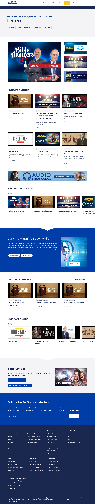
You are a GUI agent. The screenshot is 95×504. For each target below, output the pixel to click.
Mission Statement (54, 467)
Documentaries (12, 442)
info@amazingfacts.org (15, 485)
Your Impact (11, 470)
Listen (39, 2)
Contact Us (32, 458)
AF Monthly (61, 410)
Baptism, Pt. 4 (15, 151)
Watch (33, 2)
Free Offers (11, 445)
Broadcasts (11, 436)
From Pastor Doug (30, 410)
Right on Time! (42, 151)
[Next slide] (11, 193)
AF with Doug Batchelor (68, 341)
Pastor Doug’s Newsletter (73, 442)
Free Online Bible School (53, 445)
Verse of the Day (74, 410)
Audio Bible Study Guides (34, 439)
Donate (67, 2)
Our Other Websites (54, 470)
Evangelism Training (52, 448)
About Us (52, 458)
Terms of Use (36, 499)
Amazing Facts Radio (33, 433)
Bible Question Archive (42, 110)
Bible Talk (13, 341)
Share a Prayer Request (35, 464)
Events (68, 433)
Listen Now (73, 263)
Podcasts (47, 27)
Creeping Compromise (69, 110)
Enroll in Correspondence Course (18, 385)
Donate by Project (13, 464)
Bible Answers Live (16, 211)
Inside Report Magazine (72, 445)
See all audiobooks (80, 279)
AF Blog (68, 439)
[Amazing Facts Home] (14, 3)
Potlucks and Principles (73, 113)
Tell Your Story (32, 461)
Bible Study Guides (52, 439)
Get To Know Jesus (34, 473)
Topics (48, 453)
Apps (9, 448)
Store (60, 2)
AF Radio (11, 27)
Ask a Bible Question (34, 467)
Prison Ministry (53, 473)
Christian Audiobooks (24, 27)
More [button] (73, 2)
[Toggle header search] (85, 3)
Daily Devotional (14, 410)
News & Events (53, 2)
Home (9, 7)
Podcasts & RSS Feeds (33, 445)
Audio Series (37, 27)
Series (9, 439)
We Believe (52, 464)
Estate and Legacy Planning (15, 467)
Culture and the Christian (74, 303)
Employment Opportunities (36, 470)
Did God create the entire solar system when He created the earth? (46, 116)
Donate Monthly (12, 461)
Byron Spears (88, 341)
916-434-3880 (12, 488)
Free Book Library (51, 450)
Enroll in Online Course (15, 380)
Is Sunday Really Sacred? (46, 303)
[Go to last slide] (9, 193)
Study (45, 2)
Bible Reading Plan (46, 410)
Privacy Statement (48, 499)
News (67, 436)
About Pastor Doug (54, 461)
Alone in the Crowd (17, 113)
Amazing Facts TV (13, 433)
